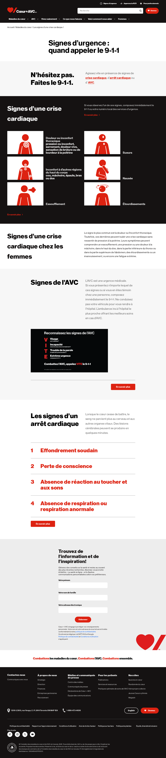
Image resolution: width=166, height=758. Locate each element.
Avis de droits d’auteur (87, 726)
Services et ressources (107, 684)
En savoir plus (91, 114)
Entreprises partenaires (47, 693)
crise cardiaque (96, 78)
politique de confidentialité (85, 632)
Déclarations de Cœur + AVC (79, 691)
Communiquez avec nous (17, 679)
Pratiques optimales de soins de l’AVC (113, 689)
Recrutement (43, 698)
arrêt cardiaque (120, 78)
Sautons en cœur (135, 680)
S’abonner (83, 619)
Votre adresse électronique (70, 605)
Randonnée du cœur (136, 684)
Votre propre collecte (136, 689)
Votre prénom (64, 580)
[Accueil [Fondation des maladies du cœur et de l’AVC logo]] (24, 10)
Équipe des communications (79, 695)
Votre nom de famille (67, 593)
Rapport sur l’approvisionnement (44, 726)
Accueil (10, 27)
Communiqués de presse (78, 687)
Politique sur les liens (106, 726)
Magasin (131, 698)
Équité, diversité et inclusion (146, 726)
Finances (41, 689)
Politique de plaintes (123, 726)
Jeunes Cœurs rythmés (137, 693)
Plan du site (11, 730)
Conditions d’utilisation (67, 726)
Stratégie (41, 680)
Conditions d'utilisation (89, 637)
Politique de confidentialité (68, 637)
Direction (41, 684)
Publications (103, 680)
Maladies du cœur (24, 27)
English (131, 710)
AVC (91, 82)
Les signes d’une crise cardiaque (48, 27)
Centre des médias (75, 682)
